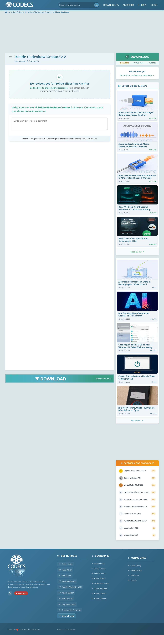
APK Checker (67, 598)
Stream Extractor (69, 581)
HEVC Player (67, 570)
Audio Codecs (100, 568)
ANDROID (128, 5)
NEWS (153, 5)
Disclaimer (135, 575)
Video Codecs (100, 573)
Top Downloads (101, 588)
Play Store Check (69, 604)
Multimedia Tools (101, 583)
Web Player (66, 575)
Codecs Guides (100, 598)
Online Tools (69, 556)
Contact (134, 580)
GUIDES (142, 5)
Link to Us (22, 593)
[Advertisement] (82, 33)
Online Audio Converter (71, 610)
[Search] (96, 5)
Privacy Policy (136, 570)
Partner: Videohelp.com (66, 630)
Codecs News (100, 593)
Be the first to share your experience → (137, 75)
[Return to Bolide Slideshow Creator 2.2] (11, 56)
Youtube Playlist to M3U (72, 587)
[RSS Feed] (10, 593)
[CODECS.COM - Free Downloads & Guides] (17, 566)
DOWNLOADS (111, 5)
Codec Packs (99, 578)
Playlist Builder (68, 593)
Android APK (99, 563)
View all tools (68, 616)
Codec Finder (67, 564)
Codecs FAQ (136, 565)
